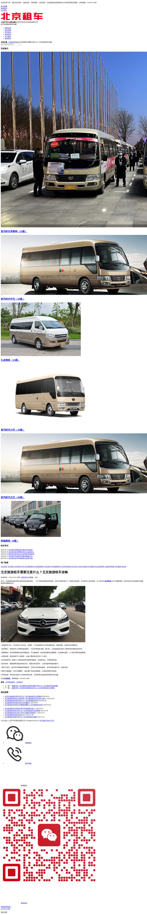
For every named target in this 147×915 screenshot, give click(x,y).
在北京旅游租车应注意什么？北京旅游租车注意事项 (23, 696)
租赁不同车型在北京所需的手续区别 (21, 554)
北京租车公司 (19, 566)
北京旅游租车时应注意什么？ (15, 715)
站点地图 (4, 6)
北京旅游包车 (56, 566)
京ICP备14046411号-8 (46, 720)
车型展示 (8, 32)
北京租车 (4, 566)
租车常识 (8, 34)
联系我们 (4, 8)
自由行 (124, 566)
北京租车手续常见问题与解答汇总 (21, 556)
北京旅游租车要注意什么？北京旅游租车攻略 (21, 717)
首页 (10, 42)
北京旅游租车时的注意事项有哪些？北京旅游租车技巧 (24, 705)
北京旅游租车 (39, 566)
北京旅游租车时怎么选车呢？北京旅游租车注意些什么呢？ (25, 698)
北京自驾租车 (100, 566)
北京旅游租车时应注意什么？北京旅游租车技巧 (21, 700)
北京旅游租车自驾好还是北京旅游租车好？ (20, 708)
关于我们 (4, 10)
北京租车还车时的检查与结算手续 (21, 558)
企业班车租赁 (110, 566)
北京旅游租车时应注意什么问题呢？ (17, 703)
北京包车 (74, 566)
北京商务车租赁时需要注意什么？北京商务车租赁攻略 (35, 686)
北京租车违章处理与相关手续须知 (21, 550)
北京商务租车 (29, 566)
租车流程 (8, 30)
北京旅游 (91, 566)
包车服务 (118, 566)
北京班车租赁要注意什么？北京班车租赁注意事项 (33, 688)
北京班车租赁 (66, 566)
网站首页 (8, 28)
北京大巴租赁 (83, 566)
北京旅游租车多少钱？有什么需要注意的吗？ (21, 713)
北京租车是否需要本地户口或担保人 (21, 552)
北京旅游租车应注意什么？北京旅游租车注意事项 (22, 710)
